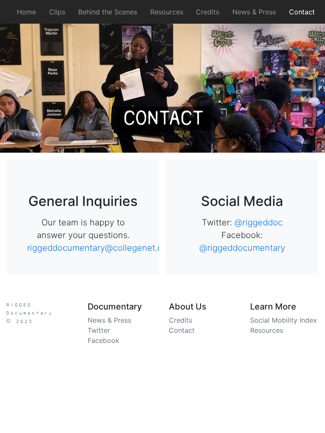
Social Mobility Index (283, 320)
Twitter (99, 330)
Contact (302, 12)
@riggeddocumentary (242, 248)
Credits (207, 12)
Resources (166, 12)
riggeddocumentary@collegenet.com (100, 248)
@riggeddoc (258, 222)
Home (28, 11)
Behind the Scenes (107, 12)
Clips (57, 12)
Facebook (103, 340)
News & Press (254, 12)
